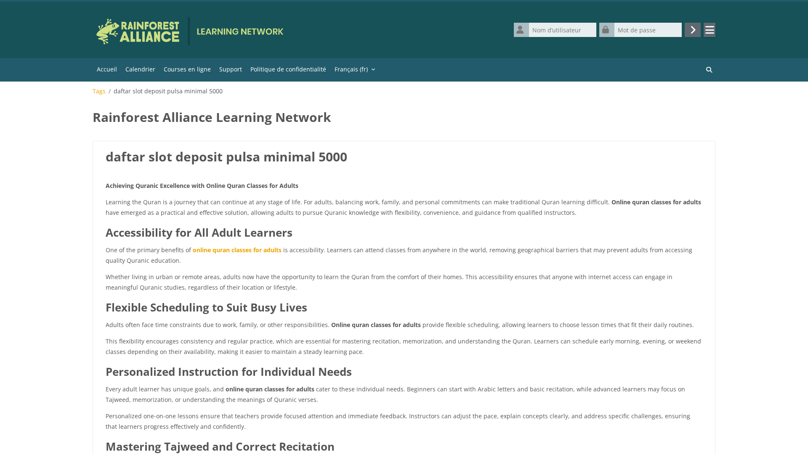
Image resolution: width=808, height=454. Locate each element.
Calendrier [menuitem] (140, 69)
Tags (99, 91)
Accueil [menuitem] (107, 69)
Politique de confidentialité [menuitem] (288, 69)
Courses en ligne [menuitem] (187, 69)
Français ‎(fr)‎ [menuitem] (351, 69)
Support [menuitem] (230, 69)
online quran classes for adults (237, 250)
